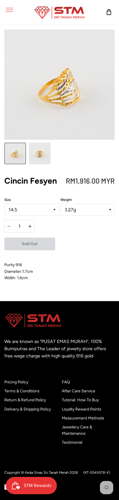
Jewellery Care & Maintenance (77, 430)
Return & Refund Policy (25, 400)
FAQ (66, 382)
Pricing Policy (16, 382)
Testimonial (72, 442)
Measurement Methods (83, 418)
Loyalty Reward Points (81, 409)
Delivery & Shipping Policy (27, 409)
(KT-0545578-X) (96, 472)
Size (7, 199)
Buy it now (85, 244)
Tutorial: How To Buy (80, 400)
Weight (66, 199)
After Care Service (78, 391)
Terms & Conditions (22, 391)
